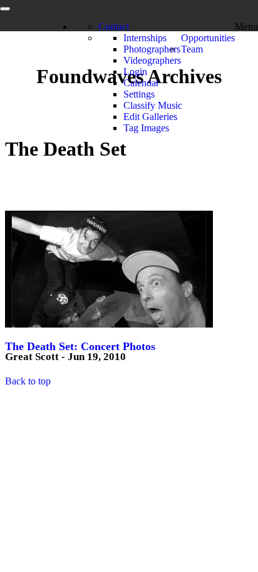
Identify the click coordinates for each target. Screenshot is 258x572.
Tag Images (146, 128)
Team (192, 49)
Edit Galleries (150, 116)
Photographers (151, 49)
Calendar (141, 83)
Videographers (152, 60)
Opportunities (208, 38)
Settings (139, 94)
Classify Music (152, 105)
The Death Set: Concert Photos (80, 346)
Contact (113, 26)
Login (135, 71)
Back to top (28, 381)
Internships (145, 38)
